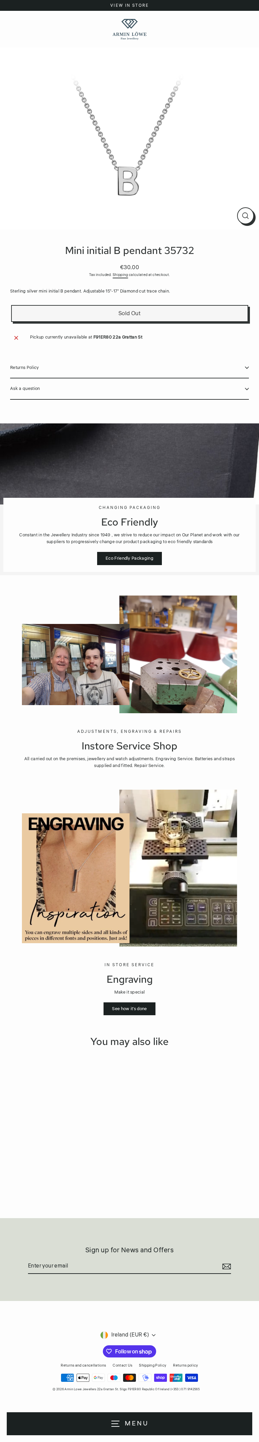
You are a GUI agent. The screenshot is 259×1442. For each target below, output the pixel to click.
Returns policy (185, 1365)
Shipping (120, 274)
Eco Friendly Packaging (129, 558)
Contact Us (122, 1365)
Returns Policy (24, 368)
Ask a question (25, 389)
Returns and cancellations (83, 1365)
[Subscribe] (225, 1266)
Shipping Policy (152, 1365)
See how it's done (129, 1009)
